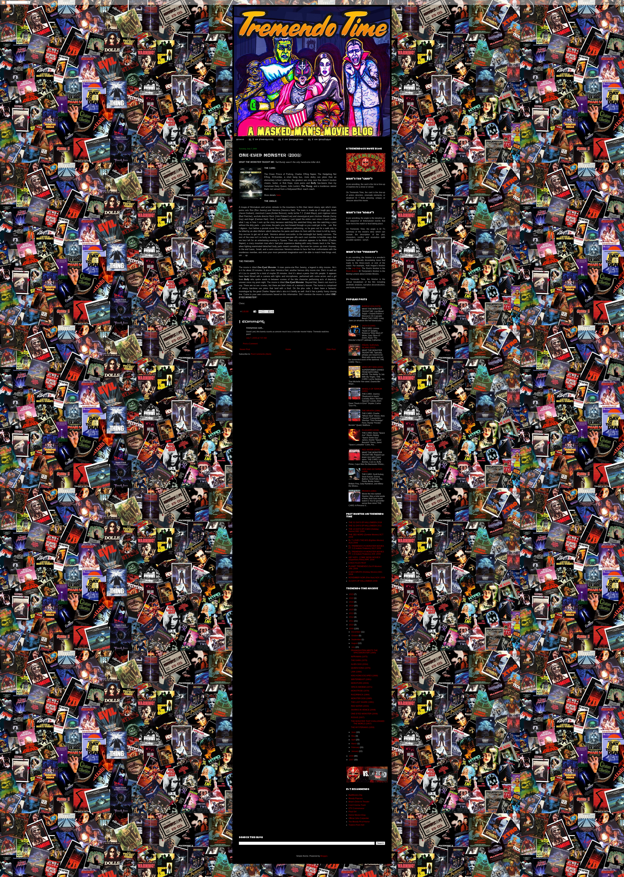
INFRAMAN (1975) (359, 656)
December (356, 632)
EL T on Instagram (290, 139)
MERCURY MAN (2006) (372, 367)
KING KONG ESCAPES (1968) (364, 676)
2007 (351, 760)
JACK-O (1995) (368, 326)
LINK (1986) (356, 672)
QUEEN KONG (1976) (360, 668)
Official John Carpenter (359, 818)
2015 (351, 609)
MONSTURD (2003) (360, 683)
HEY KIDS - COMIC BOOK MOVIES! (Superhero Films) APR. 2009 (364, 558)
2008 (351, 756)
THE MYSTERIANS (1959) (362, 727)
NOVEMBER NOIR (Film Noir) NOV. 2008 (367, 577)
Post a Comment (250, 344)
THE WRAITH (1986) (371, 411)
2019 (351, 602)
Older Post (331, 349)
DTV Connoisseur (356, 808)
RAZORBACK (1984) (360, 695)
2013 (351, 613)
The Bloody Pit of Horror (359, 822)
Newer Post (245, 349)
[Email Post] (255, 311)
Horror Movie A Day (357, 815)
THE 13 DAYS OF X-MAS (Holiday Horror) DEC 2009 (364, 530)
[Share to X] (266, 311)
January (355, 751)
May (353, 736)
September (356, 639)
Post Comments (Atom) (261, 354)
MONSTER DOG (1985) (361, 698)
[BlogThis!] (263, 311)
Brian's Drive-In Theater (359, 802)
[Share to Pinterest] (272, 311)
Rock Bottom (352, 271)
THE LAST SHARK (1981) (362, 702)
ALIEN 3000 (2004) (359, 664)
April (353, 740)
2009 (351, 628)
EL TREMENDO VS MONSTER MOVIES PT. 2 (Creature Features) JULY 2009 (366, 547)
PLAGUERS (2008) (370, 430)
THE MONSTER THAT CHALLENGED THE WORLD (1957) (367, 722)
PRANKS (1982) (369, 491)
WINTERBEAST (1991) (361, 679)
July (353, 647)
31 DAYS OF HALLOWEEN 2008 (363, 581)
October (355, 635)
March (354, 743)
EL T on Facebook (261, 139)
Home (240, 139)
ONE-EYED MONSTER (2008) (364, 714)
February (355, 747)
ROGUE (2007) (357, 717)
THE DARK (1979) (359, 660)
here (278, 195)
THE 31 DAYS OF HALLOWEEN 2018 (365, 522)
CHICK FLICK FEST (357, 563)
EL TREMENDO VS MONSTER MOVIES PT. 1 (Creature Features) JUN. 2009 (366, 553)
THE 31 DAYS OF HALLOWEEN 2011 (365, 526)
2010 (351, 625)
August (354, 643)
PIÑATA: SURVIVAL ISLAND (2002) (370, 346)
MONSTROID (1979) (360, 691)
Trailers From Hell (356, 825)
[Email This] (260, 311)
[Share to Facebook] (269, 311)
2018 (351, 606)
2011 (351, 621)
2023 (351, 594)
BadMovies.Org (355, 795)
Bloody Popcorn (356, 798)
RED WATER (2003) (371, 450)
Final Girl (353, 811)
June (353, 732)
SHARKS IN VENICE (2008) (363, 710)
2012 (351, 617)
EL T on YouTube (319, 139)
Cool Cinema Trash (357, 805)
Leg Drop (356, 268)
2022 (351, 598)
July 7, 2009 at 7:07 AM (256, 338)
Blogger (323, 856)
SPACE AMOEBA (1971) (361, 687)
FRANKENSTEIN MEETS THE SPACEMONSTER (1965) (364, 651)
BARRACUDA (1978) (371, 306)
